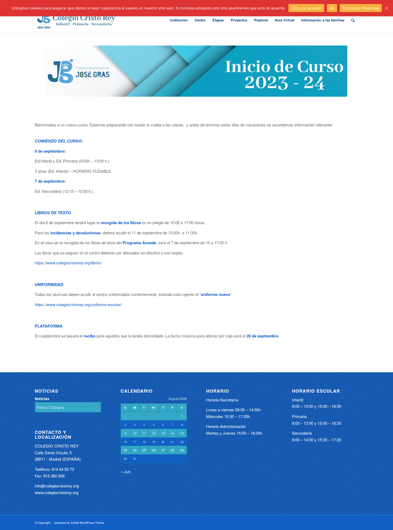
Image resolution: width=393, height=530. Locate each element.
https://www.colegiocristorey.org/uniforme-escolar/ (78, 304)
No (332, 8)
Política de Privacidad (360, 8)
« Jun (125, 471)
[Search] (353, 20)
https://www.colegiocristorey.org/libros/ (68, 262)
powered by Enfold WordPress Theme (79, 522)
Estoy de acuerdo (306, 8)
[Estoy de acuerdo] (386, 8)
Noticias (42, 398)
